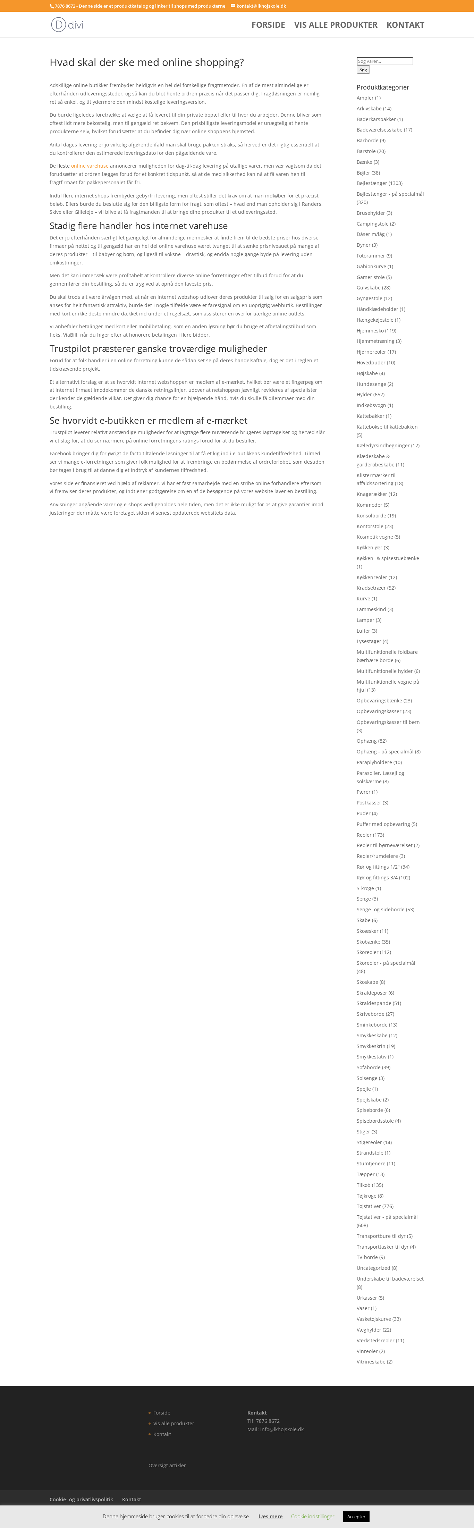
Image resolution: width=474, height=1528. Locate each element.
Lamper (365, 620)
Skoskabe (367, 982)
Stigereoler (369, 1142)
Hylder (364, 394)
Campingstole (373, 223)
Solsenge (367, 1078)
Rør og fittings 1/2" (378, 866)
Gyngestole (369, 298)
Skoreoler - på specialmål (386, 963)
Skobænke (368, 941)
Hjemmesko (370, 330)
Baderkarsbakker (376, 119)
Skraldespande (374, 1003)
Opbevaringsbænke (379, 700)
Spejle (364, 1089)
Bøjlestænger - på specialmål (390, 194)
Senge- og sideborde (381, 909)
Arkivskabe (369, 108)
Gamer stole (371, 277)
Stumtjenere (371, 1163)
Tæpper (366, 1174)
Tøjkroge (366, 1195)
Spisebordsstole (375, 1120)
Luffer (363, 630)
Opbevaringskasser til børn (388, 722)
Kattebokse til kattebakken (387, 426)
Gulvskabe (369, 287)
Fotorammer (371, 255)
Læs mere (271, 1516)
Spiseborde (370, 1110)
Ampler (365, 97)
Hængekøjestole (375, 319)
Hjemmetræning (376, 341)
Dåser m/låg (371, 234)
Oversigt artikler (167, 1465)
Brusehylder (371, 213)
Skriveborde (370, 1014)
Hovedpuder (371, 362)
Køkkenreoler (372, 577)
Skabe (364, 920)
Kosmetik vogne (375, 536)
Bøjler (363, 172)
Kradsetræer (371, 587)
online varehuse (90, 165)
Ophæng (367, 740)
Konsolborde (371, 515)
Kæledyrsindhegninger (383, 445)
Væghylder (369, 1329)
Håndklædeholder (377, 309)
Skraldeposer (372, 992)
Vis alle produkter (336, 26)
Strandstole (370, 1152)
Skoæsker (368, 931)
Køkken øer (369, 547)
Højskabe (367, 373)
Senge (364, 898)
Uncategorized (373, 1268)
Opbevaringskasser (379, 711)
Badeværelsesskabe (380, 129)
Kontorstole (370, 526)
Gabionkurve (371, 266)
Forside (268, 26)
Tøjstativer (369, 1206)
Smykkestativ (372, 1056)
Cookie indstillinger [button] (313, 1516)
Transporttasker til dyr (383, 1246)
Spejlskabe (369, 1099)
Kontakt (405, 26)
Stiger (363, 1131)
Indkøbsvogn (371, 405)
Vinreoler (367, 1351)
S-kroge (365, 888)
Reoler (364, 834)
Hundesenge (371, 384)
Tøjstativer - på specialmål (387, 1217)
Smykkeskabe (372, 1035)
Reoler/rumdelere (377, 856)
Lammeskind (371, 609)
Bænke (364, 162)
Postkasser (369, 802)
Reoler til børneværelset (385, 845)
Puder (364, 813)
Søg (363, 69)
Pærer (364, 791)
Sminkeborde (372, 1024)
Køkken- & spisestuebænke (388, 558)
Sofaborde (369, 1067)
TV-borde (367, 1257)
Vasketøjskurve (374, 1319)
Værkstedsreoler (376, 1340)
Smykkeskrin (371, 1046)
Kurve (363, 598)
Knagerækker (372, 494)
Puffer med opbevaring (383, 824)
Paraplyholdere (374, 762)
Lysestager (369, 641)
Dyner (364, 245)
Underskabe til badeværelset (390, 1278)
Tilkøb (364, 1185)
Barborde (368, 140)
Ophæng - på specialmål (385, 751)
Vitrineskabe (371, 1361)
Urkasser (367, 1297)
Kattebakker (370, 416)
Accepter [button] (356, 1516)
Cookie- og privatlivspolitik (81, 1499)
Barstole (366, 151)
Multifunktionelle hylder (385, 671)
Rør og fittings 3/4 (377, 877)
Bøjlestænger (372, 183)
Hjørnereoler (371, 351)
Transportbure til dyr (381, 1236)
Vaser (363, 1308)
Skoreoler (368, 952)
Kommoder (369, 504)
